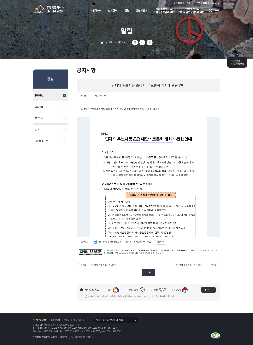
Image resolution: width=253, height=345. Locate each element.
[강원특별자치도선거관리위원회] (58, 9)
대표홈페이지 (179, 3)
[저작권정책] (145, 253)
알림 (127, 10)
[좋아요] (135, 42)
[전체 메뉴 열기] (217, 10)
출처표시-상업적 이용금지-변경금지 (203, 250)
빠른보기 (160, 242)
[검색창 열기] (210, 10)
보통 (156, 289)
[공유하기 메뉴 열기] (142, 42)
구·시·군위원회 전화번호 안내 (80, 337)
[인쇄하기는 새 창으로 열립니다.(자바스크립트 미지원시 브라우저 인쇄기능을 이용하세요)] (150, 42)
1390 (60, 337)
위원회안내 (141, 10)
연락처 (66, 320)
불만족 (178, 289)
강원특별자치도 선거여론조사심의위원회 (191, 10)
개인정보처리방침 (40, 320)
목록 (148, 272)
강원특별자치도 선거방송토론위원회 (163, 10)
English (215, 3)
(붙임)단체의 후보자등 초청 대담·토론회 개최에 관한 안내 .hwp (124, 242)
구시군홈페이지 (203, 3)
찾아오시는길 (79, 320)
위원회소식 (96, 10)
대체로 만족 (133, 289)
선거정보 (112, 10)
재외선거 (190, 3)
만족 (110, 289)
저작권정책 (55, 320)
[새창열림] (90, 252)
